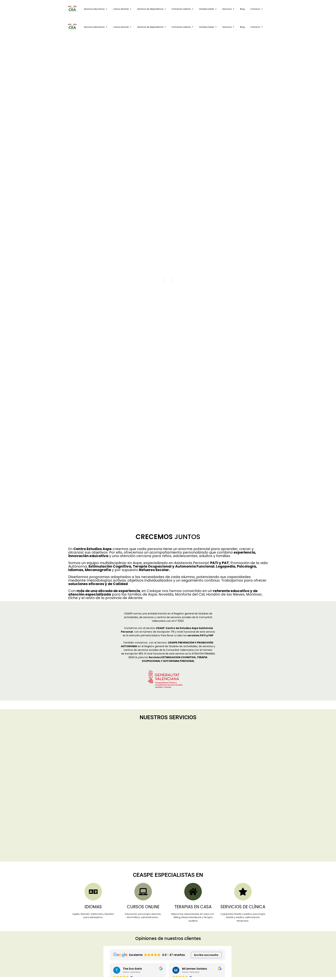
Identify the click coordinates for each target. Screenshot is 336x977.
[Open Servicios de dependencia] (165, 9)
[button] (172, 280)
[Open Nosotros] (233, 9)
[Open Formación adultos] (193, 9)
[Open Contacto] (262, 9)
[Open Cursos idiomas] (131, 9)
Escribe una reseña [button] (206, 955)
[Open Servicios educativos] (106, 9)
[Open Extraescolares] (216, 9)
